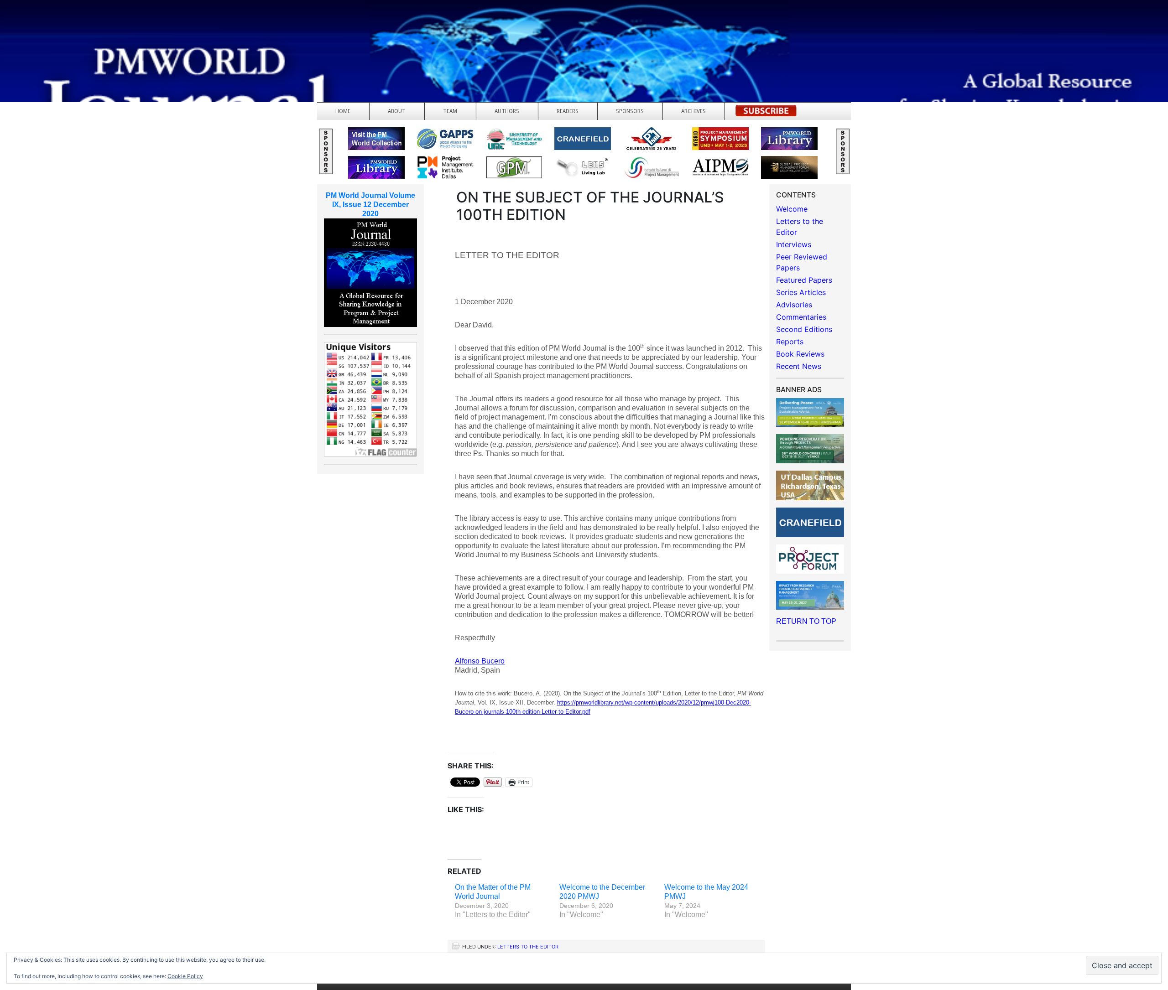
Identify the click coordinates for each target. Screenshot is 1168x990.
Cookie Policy (185, 976)
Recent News (798, 366)
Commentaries (801, 316)
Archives (693, 111)
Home (342, 111)
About (397, 111)
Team (450, 111)
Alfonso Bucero (480, 661)
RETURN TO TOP (806, 621)
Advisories (794, 304)
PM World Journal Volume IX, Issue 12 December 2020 (370, 205)
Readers (568, 111)
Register (766, 113)
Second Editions (804, 329)
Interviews (793, 244)
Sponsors (630, 111)
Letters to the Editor (527, 946)
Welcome (792, 208)
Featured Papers (804, 280)
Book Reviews (800, 353)
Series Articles (801, 292)
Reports (789, 341)
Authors (507, 111)
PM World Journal (108, 29)
